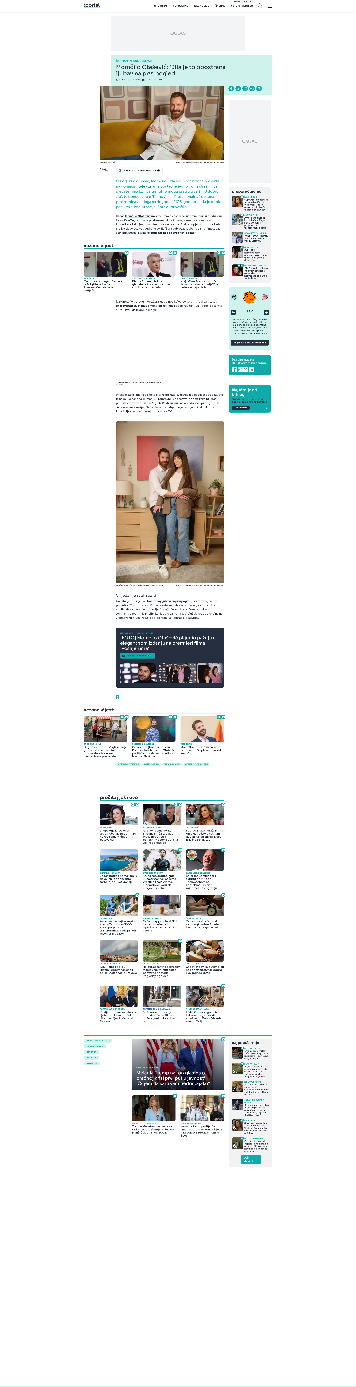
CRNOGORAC (151, 764)
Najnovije (201, 5)
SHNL (222, 5)
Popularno (181, 5)
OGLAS (178, 33)
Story (194, 618)
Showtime (160, 5)
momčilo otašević (128, 764)
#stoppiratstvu (242, 5)
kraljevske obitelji (98, 1040)
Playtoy (247, 1)
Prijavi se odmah (240, 408)
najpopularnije (245, 1042)
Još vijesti (248, 1159)
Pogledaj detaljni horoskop (249, 342)
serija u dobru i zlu (196, 764)
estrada (92, 1052)
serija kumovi (172, 764)
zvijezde (91, 1057)
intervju (92, 1063)
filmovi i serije (95, 1046)
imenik (237, 1)
